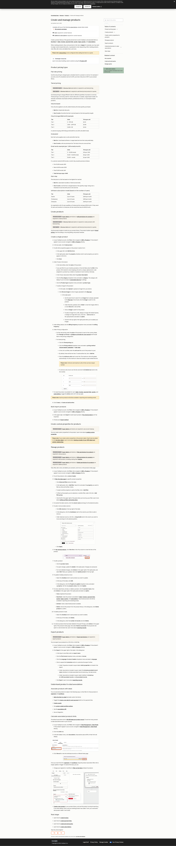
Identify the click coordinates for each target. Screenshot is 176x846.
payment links (69, 41)
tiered (82, 45)
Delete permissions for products (85, 462)
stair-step (77, 347)
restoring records (81, 627)
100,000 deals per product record (75, 719)
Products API (83, 61)
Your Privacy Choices (117, 842)
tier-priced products (61, 549)
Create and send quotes (110, 61)
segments (53, 694)
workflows (61, 694)
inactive (80, 459)
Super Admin (65, 216)
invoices (63, 41)
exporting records (77, 680)
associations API (62, 709)
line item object (60, 440)
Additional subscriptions (60, 35)
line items (53, 41)
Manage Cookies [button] (103, 842)
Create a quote (57, 703)
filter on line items (78, 768)
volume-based (63, 347)
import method (64, 419)
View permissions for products (85, 452)
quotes (76, 41)
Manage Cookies (96, 6)
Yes (54, 833)
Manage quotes (108, 64)
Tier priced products (87, 415)
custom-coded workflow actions (64, 706)
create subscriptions (66, 827)
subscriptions (73, 27)
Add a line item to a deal (60, 697)
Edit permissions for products (85, 457)
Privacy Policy (94, 842)
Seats (55, 32)
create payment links (66, 821)
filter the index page (60, 479)
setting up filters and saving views (69, 500)
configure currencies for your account (81, 334)
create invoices (64, 817)
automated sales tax (75, 279)
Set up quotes (108, 58)
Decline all (87, 6)
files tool (89, 292)
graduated (70, 347)
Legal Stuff (86, 842)
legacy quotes (82, 41)
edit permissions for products (85, 216)
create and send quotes (67, 824)
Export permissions (82, 637)
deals (59, 41)
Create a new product (59, 806)
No (61, 833)
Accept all (78, 6)
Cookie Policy (92, 3)
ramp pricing (62, 53)
